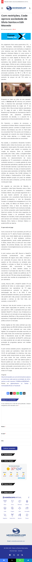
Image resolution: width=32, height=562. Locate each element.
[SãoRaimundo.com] (16, 8)
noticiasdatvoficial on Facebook (10, 385)
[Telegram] (21, 393)
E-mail (3, 433)
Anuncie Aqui (13, 550)
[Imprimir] (24, 393)
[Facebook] (8, 393)
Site (2, 440)
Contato (20, 550)
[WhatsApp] (17, 393)
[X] (11, 393)
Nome (3, 426)
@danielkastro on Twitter (20, 383)
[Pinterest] (14, 393)
